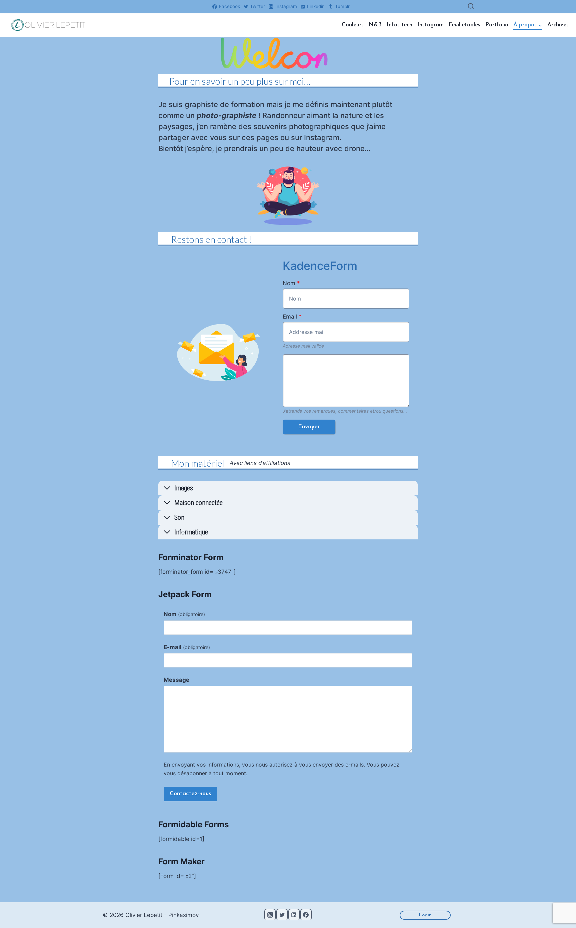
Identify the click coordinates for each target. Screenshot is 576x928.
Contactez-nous (190, 794)
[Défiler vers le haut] (558, 909)
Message (176, 679)
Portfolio (496, 25)
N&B (375, 25)
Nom (291, 283)
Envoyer (309, 427)
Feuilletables (464, 25)
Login (425, 915)
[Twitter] (282, 914)
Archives (558, 25)
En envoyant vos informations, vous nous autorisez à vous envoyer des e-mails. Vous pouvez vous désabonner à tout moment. (281, 769)
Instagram (430, 25)
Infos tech (399, 25)
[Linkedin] (294, 914)
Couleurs (353, 25)
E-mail (187, 647)
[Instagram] (270, 914)
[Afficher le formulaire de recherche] (470, 6)
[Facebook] (306, 914)
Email (292, 316)
